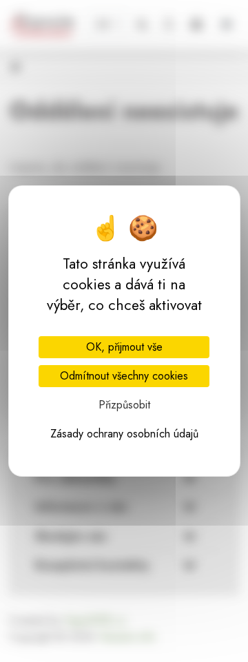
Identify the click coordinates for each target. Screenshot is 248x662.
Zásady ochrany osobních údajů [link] (124, 434)
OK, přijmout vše (124, 347)
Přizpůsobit (124, 405)
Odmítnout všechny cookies (124, 376)
